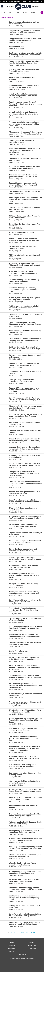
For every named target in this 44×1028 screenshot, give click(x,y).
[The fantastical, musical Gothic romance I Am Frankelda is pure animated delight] (4, 518)
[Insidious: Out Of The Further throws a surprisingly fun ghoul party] (4, 87)
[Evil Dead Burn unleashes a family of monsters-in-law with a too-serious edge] (4, 349)
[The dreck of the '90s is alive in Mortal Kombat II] (4, 807)
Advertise (11, 945)
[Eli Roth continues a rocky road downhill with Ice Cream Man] (4, 209)
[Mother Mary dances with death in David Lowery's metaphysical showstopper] (4, 924)
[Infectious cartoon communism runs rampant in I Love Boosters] (4, 730)
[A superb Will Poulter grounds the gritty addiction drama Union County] (4, 168)
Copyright (32, 948)
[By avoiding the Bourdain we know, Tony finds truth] (4, 226)
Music (25, 12)
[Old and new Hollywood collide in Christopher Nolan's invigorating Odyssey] (4, 324)
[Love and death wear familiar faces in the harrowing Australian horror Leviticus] (4, 449)
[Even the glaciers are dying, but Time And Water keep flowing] (4, 620)
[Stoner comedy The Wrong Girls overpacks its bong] (4, 142)
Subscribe (10, 6)
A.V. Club (9, 1)
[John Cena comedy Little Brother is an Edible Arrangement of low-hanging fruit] (4, 400)
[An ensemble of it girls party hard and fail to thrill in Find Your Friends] (4, 543)
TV (10, 12)
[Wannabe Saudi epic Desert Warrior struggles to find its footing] (4, 865)
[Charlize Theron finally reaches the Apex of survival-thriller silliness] (4, 857)
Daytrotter (31, 1)
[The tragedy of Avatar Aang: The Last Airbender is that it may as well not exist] (4, 265)
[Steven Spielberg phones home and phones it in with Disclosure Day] (4, 551)
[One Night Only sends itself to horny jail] (4, 192)
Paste (2, 1)
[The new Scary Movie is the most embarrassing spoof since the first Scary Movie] (4, 576)
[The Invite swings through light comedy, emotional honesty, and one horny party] (4, 441)
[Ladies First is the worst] (4, 652)
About (12, 942)
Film (17, 12)
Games (33, 12)
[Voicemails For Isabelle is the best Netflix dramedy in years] (4, 457)
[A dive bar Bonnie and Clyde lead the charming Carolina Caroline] (4, 567)
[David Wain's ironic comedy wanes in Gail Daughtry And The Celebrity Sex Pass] (4, 341)
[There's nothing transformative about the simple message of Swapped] (4, 816)
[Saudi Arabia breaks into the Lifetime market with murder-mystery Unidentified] (4, 502)
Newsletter (35, 6)
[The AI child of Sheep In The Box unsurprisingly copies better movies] (4, 273)
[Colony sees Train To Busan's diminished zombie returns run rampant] (4, 40)
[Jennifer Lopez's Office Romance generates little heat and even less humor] (4, 559)
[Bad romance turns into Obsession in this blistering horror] (4, 775)
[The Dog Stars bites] (4, 48)
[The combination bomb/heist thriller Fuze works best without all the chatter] (4, 873)
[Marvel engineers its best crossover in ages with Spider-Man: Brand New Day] (4, 240)
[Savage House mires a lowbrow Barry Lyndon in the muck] (4, 585)
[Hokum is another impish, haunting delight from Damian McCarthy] (4, 824)
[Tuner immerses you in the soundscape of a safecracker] (4, 696)
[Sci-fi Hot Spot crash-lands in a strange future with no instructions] (4, 71)
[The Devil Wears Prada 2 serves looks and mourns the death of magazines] (4, 840)
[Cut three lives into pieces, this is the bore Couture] (4, 432)
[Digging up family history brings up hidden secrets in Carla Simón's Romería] (4, 408)
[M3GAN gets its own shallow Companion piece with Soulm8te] (4, 218)
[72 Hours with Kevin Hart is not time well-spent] (4, 257)
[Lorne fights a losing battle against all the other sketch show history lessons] (4, 916)
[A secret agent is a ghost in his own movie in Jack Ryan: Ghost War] (4, 704)
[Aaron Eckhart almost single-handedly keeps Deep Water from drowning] (4, 832)
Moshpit (39, 1)
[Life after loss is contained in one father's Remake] (4, 373)
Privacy (12, 951)
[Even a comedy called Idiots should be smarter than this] (4, 24)
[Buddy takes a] (4, 63)
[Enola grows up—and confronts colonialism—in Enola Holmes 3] (4, 382)
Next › (33, 933)
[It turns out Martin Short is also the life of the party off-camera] (4, 783)
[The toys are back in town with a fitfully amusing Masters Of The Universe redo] (4, 594)
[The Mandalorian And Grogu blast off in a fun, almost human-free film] (4, 712)
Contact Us (22, 954)
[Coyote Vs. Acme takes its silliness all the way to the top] (4, 160)
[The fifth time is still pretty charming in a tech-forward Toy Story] (4, 494)
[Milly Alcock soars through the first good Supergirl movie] (4, 424)
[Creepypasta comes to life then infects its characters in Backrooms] (4, 645)
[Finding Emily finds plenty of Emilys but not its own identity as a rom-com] (4, 32)
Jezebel (17, 1)
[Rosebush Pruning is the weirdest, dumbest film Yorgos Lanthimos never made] (4, 290)
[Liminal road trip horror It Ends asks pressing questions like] (4, 115)
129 (27, 933)
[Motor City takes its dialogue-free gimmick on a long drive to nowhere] (4, 300)
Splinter (24, 1)
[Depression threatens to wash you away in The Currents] (4, 534)
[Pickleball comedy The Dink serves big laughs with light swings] (4, 281)
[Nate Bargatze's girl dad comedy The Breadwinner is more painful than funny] (4, 636)
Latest (3, 12)
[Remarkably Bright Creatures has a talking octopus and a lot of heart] (4, 799)
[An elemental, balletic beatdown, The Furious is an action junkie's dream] (4, 526)
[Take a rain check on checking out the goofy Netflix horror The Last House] (4, 177)
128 (22, 933)
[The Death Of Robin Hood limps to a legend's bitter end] (4, 510)
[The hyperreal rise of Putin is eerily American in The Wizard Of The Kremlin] (4, 758)
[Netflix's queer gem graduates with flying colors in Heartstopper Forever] (4, 308)
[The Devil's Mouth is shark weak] (4, 233)
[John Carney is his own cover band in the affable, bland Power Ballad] (4, 602)
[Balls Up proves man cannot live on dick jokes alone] (4, 908)
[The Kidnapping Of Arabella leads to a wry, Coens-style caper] (4, 332)
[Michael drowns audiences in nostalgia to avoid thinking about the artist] (4, 881)
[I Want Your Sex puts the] (4, 249)
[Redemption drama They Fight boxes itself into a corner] (4, 316)
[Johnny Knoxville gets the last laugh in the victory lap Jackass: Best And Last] (4, 416)
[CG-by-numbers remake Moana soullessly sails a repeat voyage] (4, 357)
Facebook (11, 948)
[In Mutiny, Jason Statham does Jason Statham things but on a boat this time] (4, 96)
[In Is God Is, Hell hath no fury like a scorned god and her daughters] (4, 767)
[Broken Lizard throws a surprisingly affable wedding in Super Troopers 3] (4, 185)
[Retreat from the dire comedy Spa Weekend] (4, 79)
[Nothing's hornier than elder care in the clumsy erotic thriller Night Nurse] (4, 365)
